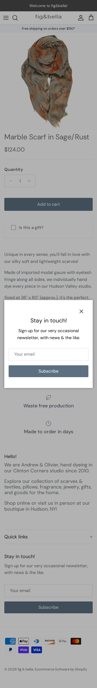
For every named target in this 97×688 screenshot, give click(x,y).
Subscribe (48, 371)
